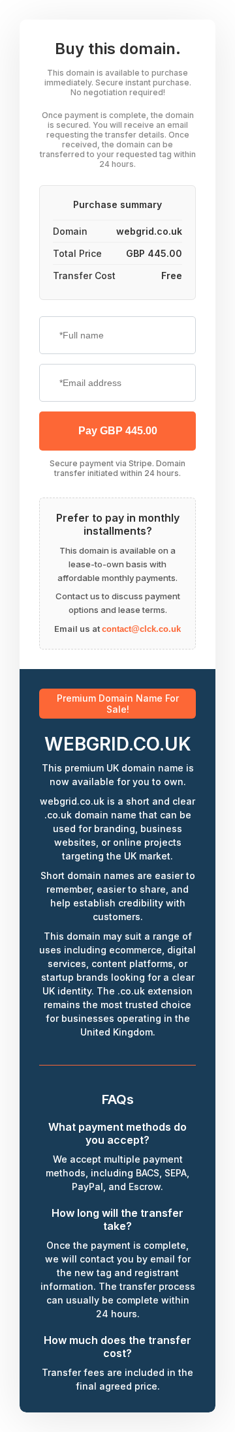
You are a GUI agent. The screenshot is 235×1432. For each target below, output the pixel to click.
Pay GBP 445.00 (117, 430)
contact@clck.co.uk (141, 629)
